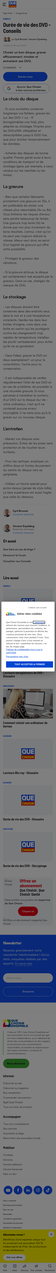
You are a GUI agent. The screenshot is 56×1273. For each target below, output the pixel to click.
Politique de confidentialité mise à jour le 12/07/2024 (24, 651)
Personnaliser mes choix (17, 656)
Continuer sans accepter (37, 607)
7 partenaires (39, 622)
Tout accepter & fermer (29, 664)
